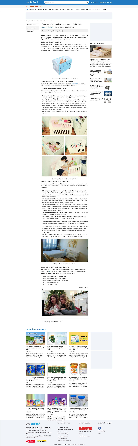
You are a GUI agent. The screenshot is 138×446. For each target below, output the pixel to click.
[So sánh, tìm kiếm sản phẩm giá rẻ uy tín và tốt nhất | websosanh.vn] (32, 2)
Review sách (70, 9)
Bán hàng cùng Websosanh (105, 2)
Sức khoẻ (77, 9)
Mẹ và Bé (62, 9)
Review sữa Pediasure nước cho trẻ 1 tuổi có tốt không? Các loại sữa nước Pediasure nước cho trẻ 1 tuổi (56, 410)
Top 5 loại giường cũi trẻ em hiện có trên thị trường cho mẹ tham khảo (100, 60)
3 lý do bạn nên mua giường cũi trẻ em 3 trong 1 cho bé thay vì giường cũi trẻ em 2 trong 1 (96, 72)
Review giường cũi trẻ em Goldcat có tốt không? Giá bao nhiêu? (96, 80)
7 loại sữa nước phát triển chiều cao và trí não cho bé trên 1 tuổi (35, 409)
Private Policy (101, 431)
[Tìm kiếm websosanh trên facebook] (99, 428)
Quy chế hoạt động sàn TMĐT (65, 440)
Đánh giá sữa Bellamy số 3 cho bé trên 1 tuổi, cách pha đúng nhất (78, 409)
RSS (99, 433)
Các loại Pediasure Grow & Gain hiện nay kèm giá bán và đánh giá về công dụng (35, 379)
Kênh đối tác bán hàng (84, 436)
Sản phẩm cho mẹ (31, 24)
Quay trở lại (52, 321)
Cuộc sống (39, 9)
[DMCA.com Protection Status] (41, 441)
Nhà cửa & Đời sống (94, 9)
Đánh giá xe (84, 9)
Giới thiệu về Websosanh (85, 431)
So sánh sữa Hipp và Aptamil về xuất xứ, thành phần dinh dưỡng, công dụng (78, 348)
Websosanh (74, 83)
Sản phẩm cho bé (47, 21)
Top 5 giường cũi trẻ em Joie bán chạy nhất (96, 99)
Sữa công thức (30, 31)
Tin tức (34, 21)
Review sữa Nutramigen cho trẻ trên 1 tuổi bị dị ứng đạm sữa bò (78, 378)
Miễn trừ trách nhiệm (63, 436)
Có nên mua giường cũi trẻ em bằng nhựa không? (96, 93)
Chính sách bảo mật (62, 438)
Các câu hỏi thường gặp (63, 431)
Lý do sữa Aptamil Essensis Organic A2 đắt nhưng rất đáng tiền (56, 348)
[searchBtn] (87, 2)
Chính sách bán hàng (63, 433)
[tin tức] (27, 9)
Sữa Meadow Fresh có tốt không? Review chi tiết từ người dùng (35, 348)
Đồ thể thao (55, 9)
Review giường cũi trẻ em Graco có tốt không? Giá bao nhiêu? (96, 87)
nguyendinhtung (83, 287)
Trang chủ (28, 21)
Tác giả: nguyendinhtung (47, 27)
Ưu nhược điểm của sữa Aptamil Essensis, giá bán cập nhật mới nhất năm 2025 (56, 379)
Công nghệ (31, 9)
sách (49, 271)
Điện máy (47, 9)
